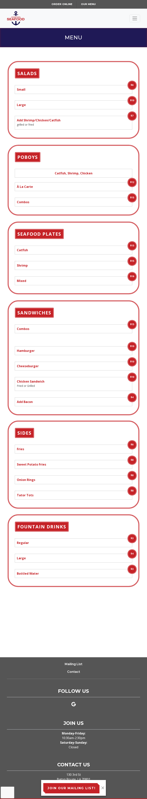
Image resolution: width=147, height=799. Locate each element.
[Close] (103, 788)
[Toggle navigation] (134, 18)
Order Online (61, 4)
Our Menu (88, 4)
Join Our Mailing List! (71, 788)
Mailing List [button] (73, 664)
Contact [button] (73, 672)
